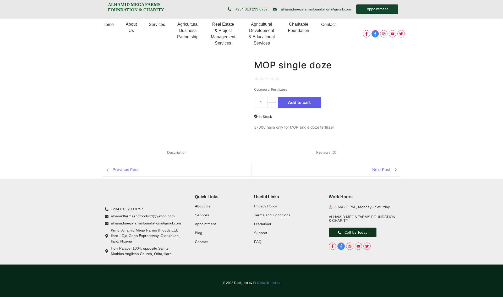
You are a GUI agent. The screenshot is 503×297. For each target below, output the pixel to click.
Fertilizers (279, 89)
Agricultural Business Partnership (188, 30)
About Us (131, 27)
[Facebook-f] (366, 33)
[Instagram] (383, 33)
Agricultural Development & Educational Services (262, 33)
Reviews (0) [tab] (326, 152)
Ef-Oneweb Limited (266, 283)
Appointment (205, 224)
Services (157, 24)
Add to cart (299, 102)
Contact (328, 24)
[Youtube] (392, 33)
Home (108, 24)
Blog (198, 233)
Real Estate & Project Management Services (223, 33)
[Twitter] (401, 33)
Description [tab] (177, 152)
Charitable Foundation (298, 27)
